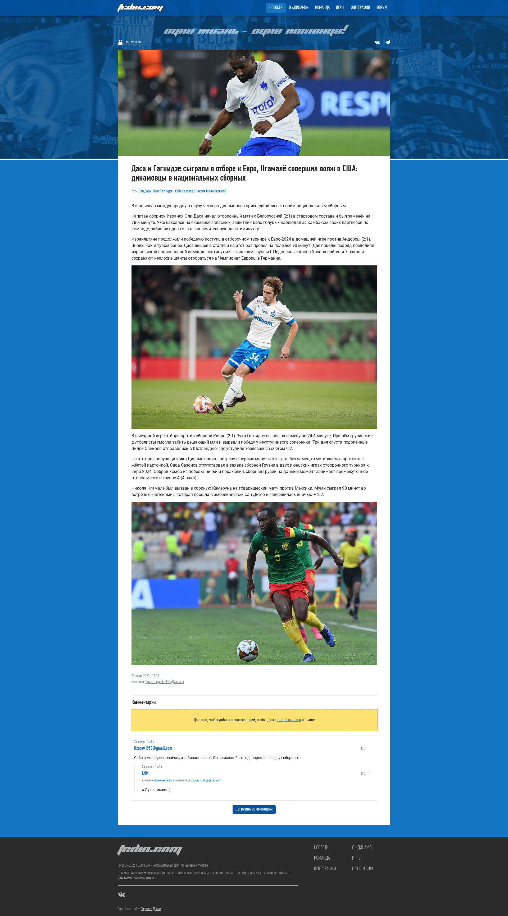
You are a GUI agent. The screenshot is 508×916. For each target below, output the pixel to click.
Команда (322, 8)
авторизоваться (289, 720)
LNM (145, 773)
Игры (340, 8)
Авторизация (134, 42)
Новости (276, 8)
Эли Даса (145, 191)
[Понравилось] (363, 748)
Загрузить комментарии (254, 809)
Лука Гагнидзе (163, 191)
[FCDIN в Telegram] (387, 42)
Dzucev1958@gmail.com (153, 748)
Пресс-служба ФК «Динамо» (165, 682)
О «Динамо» (299, 8)
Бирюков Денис (151, 909)
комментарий (163, 780)
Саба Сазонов (184, 191)
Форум (382, 8)
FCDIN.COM (140, 7)
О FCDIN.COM (362, 869)
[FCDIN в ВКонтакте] (377, 42)
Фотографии (360, 8)
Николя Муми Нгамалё (211, 191)
